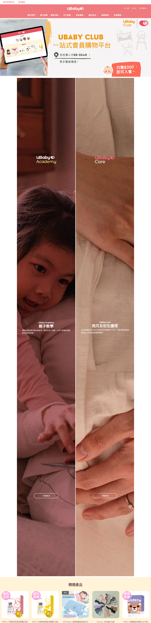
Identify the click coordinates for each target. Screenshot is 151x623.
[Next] (145, 47)
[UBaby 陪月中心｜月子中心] (75, 47)
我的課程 (21, 2)
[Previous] (6, 47)
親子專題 (44, 15)
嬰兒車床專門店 (9, 2)
